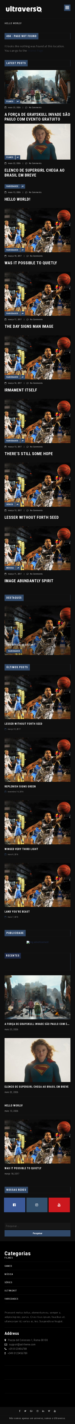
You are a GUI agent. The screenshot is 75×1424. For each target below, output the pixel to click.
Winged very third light (21, 849)
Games (8, 1266)
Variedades (12, 186)
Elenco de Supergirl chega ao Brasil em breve (35, 172)
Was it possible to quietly (31, 263)
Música (10, 568)
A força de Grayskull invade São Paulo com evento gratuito (37, 116)
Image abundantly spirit (29, 581)
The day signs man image (29, 326)
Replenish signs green (20, 786)
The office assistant (20, 644)
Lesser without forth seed (32, 517)
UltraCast (11, 1290)
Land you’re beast (17, 911)
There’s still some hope (29, 453)
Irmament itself (21, 390)
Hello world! (13, 23)
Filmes (9, 102)
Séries (9, 504)
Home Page (35, 50)
